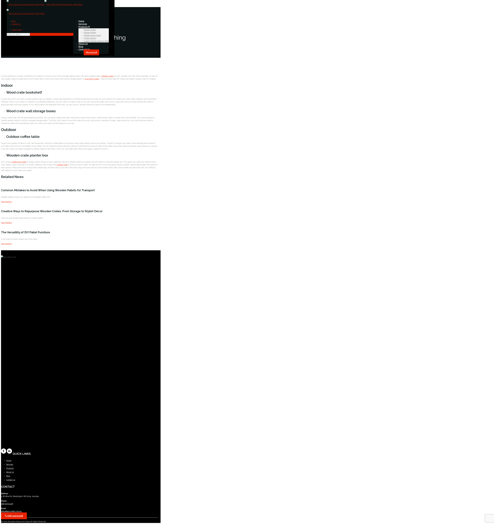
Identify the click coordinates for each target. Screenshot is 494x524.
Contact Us (16, 24)
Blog (14, 21)
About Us (10, 472)
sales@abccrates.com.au (11, 511)
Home (8, 461)
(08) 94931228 (7, 504)
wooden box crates (18, 162)
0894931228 (17, 30)
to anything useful (92, 79)
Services (9, 464)
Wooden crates (107, 76)
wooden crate (62, 165)
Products (10, 468)
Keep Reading (6, 202)
